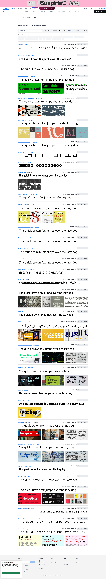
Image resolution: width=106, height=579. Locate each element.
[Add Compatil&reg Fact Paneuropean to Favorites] (78, 227)
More (20, 550)
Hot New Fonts (50, 11)
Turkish (40, 38)
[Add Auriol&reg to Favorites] (78, 66)
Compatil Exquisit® (23, 204)
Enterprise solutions (99, 11)
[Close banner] (53, 8)
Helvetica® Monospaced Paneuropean (27, 518)
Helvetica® (21, 487)
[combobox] (24, 8)
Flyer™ (20, 390)
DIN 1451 (20, 290)
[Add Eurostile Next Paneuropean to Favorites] (78, 345)
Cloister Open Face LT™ (24, 194)
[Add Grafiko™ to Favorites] (78, 476)
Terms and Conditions (67, 560)
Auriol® (20, 66)
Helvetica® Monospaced (24, 529)
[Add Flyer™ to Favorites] (78, 390)
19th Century (48, 38)
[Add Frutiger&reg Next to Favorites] (78, 422)
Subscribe (32, 561)
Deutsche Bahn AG (23, 280)
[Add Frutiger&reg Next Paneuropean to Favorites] (78, 444)
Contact (77, 562)
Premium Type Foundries (61, 11)
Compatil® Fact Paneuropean (25, 227)
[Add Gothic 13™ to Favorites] (78, 466)
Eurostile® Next (22, 367)
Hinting (59, 38)
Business (36, 38)
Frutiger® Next (22, 422)
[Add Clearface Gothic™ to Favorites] (78, 172)
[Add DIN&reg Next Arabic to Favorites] (78, 321)
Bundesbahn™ (22, 162)
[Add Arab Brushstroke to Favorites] (78, 55)
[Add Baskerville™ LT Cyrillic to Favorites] (78, 142)
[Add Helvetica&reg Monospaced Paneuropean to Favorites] (78, 518)
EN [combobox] (95, 8)
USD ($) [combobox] (90, 8)
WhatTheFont (76, 11)
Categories (34, 11)
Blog (69, 11)
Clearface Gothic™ (23, 172)
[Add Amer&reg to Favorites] (78, 44)
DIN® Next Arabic (22, 322)
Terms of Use (66, 562)
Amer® (20, 44)
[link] (12, 8)
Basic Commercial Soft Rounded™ (26, 98)
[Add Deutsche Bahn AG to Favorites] (78, 279)
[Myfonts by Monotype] (5, 10)
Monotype (32, 152)
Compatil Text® (22, 259)
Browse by (27, 11)
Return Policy (66, 566)
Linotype (26, 44)
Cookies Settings (11, 575)
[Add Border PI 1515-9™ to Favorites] (78, 152)
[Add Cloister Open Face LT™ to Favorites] (78, 194)
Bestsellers (43, 11)
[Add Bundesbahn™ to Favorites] (78, 162)
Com (63, 38)
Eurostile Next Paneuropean (25, 345)
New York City (21, 38)
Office (53, 38)
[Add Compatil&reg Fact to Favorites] (78, 237)
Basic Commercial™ (23, 76)
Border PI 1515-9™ (23, 152)
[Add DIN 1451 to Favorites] (78, 290)
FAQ (77, 560)
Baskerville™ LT (22, 120)
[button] (104, 3)
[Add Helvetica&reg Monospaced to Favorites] (78, 529)
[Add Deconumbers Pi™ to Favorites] (78, 269)
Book (44, 38)
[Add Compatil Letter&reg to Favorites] (78, 248)
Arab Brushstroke (22, 55)
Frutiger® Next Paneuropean (25, 444)
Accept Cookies (11, 572)
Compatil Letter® (22, 248)
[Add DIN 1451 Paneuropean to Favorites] (78, 311)
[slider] (55, 30)
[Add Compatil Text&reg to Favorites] (78, 258)
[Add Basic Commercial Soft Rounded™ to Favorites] (78, 98)
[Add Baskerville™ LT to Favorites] (78, 120)
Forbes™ (20, 400)
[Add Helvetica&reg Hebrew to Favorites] (78, 508)
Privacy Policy (66, 564)
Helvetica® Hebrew (23, 508)
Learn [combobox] (85, 8)
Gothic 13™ (21, 466)
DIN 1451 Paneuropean (24, 311)
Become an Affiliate (54, 562)
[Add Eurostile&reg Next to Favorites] (78, 367)
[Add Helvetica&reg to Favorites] (78, 487)
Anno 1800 (31, 38)
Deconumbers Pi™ (22, 269)
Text (56, 38)
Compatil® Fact (22, 237)
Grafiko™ (20, 476)
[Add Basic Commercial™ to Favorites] (78, 76)
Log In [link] (103, 8)
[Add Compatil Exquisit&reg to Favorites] (78, 204)
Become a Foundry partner (55, 560)
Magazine (26, 38)
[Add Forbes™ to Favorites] (78, 400)
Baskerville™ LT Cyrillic (24, 142)
